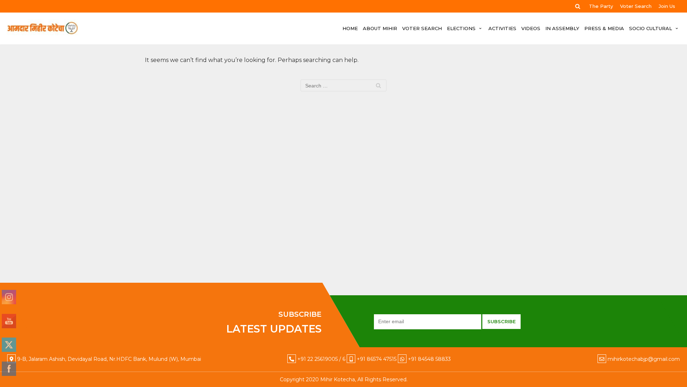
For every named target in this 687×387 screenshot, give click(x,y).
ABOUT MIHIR (380, 28)
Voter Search (636, 6)
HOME (350, 28)
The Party (601, 6)
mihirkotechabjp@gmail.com (644, 359)
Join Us (667, 6)
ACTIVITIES (502, 28)
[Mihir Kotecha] (42, 28)
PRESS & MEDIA (604, 28)
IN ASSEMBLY (562, 28)
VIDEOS (530, 28)
